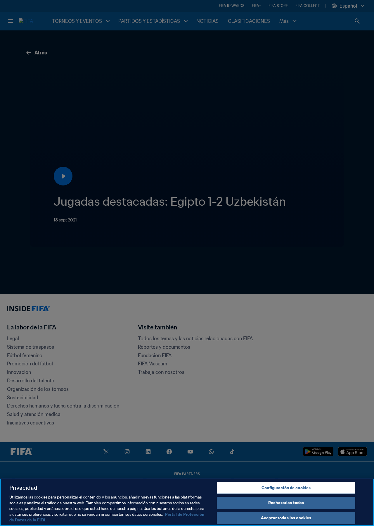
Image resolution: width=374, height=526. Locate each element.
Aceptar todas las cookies (286, 517)
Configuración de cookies (286, 487)
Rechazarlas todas (286, 502)
